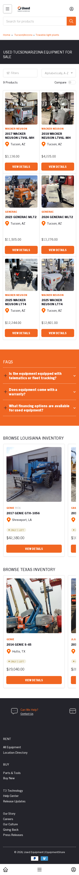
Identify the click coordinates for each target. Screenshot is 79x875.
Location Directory (15, 752)
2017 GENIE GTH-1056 (23, 513)
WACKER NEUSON (16, 128)
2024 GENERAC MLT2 (57, 217)
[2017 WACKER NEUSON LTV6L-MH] (21, 108)
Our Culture (10, 824)
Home (6, 34)
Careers (8, 819)
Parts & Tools (12, 773)
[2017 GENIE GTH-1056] (34, 474)
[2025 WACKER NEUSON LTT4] (21, 275)
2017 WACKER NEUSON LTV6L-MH (19, 135)
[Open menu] (7, 8)
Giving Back (10, 829)
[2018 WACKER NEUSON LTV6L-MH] (58, 108)
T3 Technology (13, 790)
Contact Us (26, 713)
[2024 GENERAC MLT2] (58, 191)
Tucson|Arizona (23, 34)
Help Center (11, 796)
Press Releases (13, 835)
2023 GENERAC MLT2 (20, 217)
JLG (73, 639)
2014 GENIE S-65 (18, 644)
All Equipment (12, 747)
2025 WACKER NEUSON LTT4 (15, 302)
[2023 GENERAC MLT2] (21, 191)
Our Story (9, 813)
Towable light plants (47, 34)
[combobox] (39, 21)
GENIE (10, 507)
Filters (15, 73)
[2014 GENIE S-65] (34, 605)
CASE (74, 507)
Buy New (9, 778)
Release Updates (14, 801)
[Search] (71, 21)
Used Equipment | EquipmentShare (44, 852)
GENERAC (11, 211)
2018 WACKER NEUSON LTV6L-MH (56, 135)
